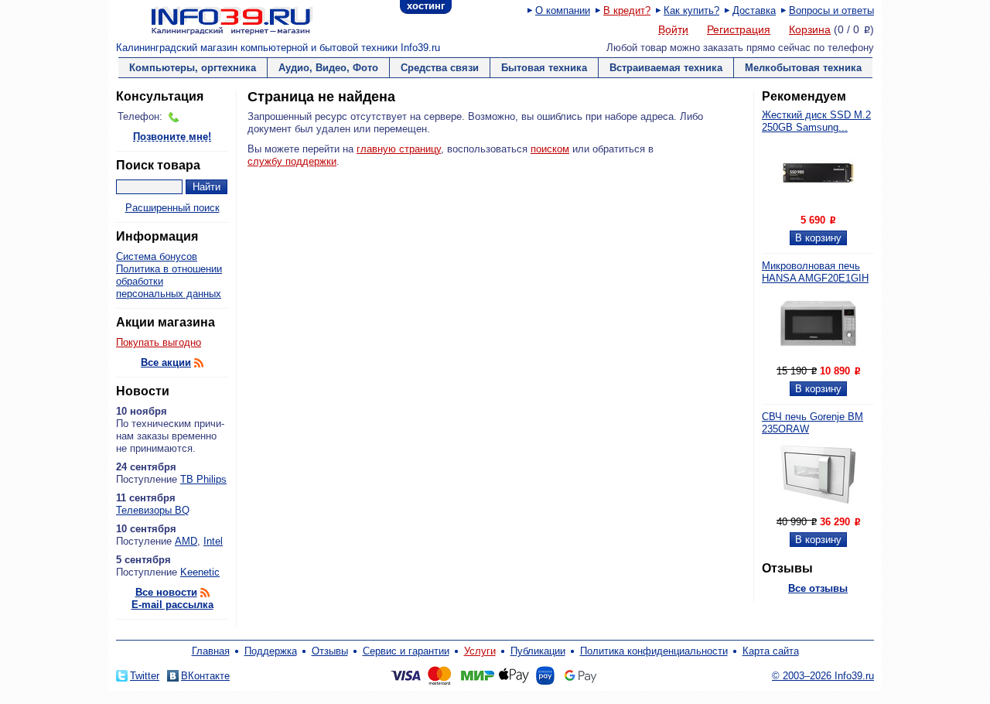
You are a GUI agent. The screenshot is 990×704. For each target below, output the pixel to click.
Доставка (754, 10)
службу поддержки (292, 161)
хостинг (426, 6)
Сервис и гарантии (406, 651)
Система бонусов (156, 256)
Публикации (537, 651)
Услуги (480, 651)
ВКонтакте (205, 676)
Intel (213, 541)
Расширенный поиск (172, 208)
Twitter (144, 676)
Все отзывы (818, 588)
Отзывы (330, 651)
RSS (198, 362)
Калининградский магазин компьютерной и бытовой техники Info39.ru (278, 47)
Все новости (166, 592)
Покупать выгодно (158, 342)
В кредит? (626, 10)
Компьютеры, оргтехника (192, 67)
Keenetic (200, 572)
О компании (562, 10)
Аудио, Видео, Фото (328, 67)
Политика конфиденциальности (654, 651)
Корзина (810, 29)
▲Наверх (208, 638)
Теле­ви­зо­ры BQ (152, 510)
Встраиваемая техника (665, 67)
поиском (550, 149)
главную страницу (399, 149)
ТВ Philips (203, 479)
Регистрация (738, 29)
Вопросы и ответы (831, 10)
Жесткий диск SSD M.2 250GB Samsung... (816, 121)
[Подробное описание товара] (818, 208)
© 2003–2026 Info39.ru (823, 676)
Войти (673, 30)
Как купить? (691, 10)
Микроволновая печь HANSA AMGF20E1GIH (815, 272)
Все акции (166, 362)
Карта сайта (770, 651)
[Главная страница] (212, 19)
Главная (211, 651)
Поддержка (270, 651)
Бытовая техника (544, 67)
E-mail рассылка (172, 604)
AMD (186, 541)
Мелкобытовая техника (803, 67)
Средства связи (440, 67)
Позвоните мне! (172, 137)
